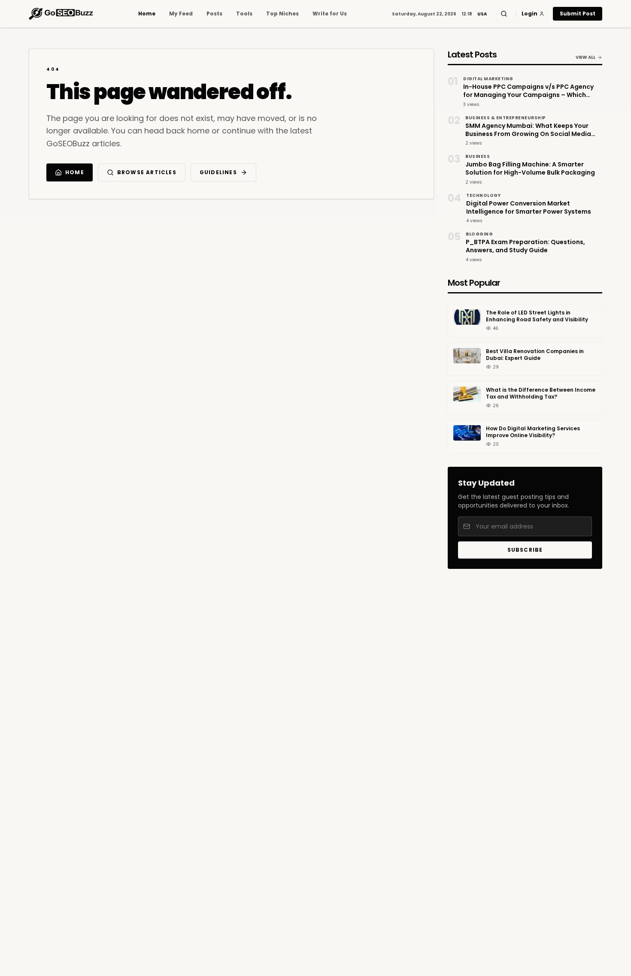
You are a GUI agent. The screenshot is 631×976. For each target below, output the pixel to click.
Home (146, 13)
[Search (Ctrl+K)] (504, 14)
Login (529, 13)
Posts (214, 13)
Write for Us (329, 13)
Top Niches (282, 13)
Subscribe (525, 549)
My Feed (181, 13)
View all (585, 57)
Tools (244, 13)
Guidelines (218, 172)
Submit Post (577, 13)
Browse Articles (146, 172)
